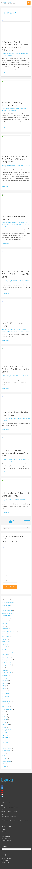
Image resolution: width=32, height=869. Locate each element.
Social (4, 745)
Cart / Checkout (5, 836)
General (4, 165)
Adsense (4, 608)
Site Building (5, 743)
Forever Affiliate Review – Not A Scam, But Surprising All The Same (16, 274)
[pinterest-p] (2, 792)
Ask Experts (5, 53)
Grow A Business (6, 838)
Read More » (5, 73)
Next (27, 522)
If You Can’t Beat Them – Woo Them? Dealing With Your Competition (15, 159)
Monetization (5, 696)
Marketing (11, 53)
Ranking (4, 224)
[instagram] (2, 794)
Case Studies (5, 108)
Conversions (5, 649)
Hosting (4, 678)
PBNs (4, 711)
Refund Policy (5, 862)
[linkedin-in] (2, 796)
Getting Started (6, 673)
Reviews (15, 280)
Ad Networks (6, 605)
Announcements (7, 615)
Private (4, 722)
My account (4, 834)
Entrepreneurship (7, 665)
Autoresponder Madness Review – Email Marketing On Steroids (15, 369)
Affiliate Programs (7, 613)
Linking (4, 688)
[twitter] (2, 788)
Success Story (6, 750)
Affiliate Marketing (7, 610)
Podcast (4, 717)
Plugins (10, 459)
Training (19, 375)
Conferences (5, 644)
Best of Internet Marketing (9, 631)
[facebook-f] (2, 786)
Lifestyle (4, 685)
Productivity (5, 724)
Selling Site (5, 737)
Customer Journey (7, 652)
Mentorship (19, 108)
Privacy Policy (5, 860)
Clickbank (5, 639)
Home (3, 829)
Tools (3, 753)
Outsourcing (5, 706)
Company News (6, 641)
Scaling (4, 735)
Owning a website (6, 222)
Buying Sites (5, 329)
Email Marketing (6, 375)
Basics (4, 626)
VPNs (4, 763)
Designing (5, 654)
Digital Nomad (6, 657)
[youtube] (2, 790)
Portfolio (4, 719)
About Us (4, 832)
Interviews (5, 680)
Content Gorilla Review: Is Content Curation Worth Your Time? (15, 453)
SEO (3, 740)
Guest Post (5, 675)
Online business (22, 222)
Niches (4, 699)
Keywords (5, 683)
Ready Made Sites (7, 730)
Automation (5, 621)
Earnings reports (7, 660)
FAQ (3, 667)
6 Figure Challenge (7, 602)
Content (4, 647)
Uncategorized (6, 761)
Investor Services (6, 840)
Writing (8, 224)
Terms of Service (6, 858)
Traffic (4, 756)
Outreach (5, 704)
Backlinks (5, 623)
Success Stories (6, 748)
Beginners (5, 628)
